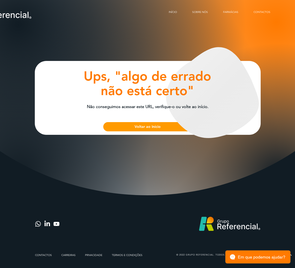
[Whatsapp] (38, 223)
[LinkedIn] (47, 223)
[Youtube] (56, 223)
